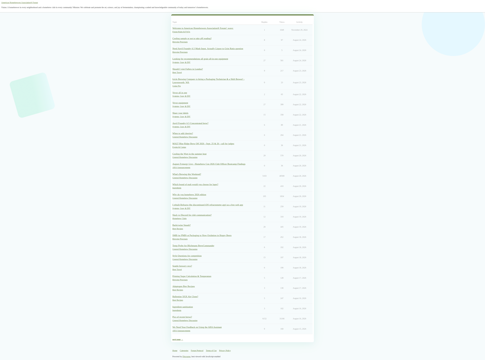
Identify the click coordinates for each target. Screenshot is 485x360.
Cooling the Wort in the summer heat (189, 154)
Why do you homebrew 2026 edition (189, 194)
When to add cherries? (182, 133)
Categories (184, 351)
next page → (177, 339)
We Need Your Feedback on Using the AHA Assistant (197, 327)
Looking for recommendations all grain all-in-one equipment (200, 59)
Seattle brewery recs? (182, 266)
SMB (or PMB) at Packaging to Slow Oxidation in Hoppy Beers (202, 235)
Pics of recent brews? (182, 317)
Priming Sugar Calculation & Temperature (191, 276)
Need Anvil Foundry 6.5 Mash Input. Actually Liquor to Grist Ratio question (207, 48)
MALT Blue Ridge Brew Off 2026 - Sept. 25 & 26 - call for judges (203, 143)
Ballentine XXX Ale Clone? (185, 296)
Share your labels (180, 113)
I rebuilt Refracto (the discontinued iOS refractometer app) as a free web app (207, 205)
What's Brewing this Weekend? (186, 174)
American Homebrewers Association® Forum (19, 3)
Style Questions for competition (187, 255)
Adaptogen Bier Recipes (183, 286)
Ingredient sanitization (182, 307)
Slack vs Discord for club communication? (192, 215)
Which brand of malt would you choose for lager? (195, 184)
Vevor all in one (179, 92)
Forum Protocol (197, 351)
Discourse (186, 356)
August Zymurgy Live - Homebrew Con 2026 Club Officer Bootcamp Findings (208, 164)
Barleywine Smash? (181, 225)
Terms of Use (211, 351)
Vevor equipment (180, 103)
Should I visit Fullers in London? (187, 69)
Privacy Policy (225, 351)
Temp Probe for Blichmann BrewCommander (193, 245)
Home (174, 351)
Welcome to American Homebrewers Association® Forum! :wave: (202, 28)
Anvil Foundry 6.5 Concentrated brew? (190, 123)
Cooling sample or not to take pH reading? (192, 38)
